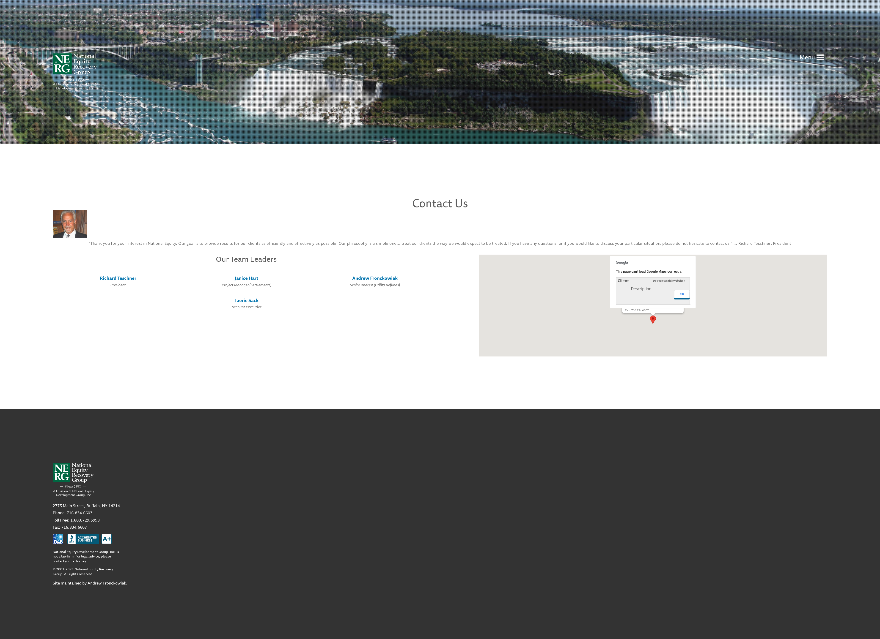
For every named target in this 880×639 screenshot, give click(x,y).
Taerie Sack (246, 300)
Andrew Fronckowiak (375, 278)
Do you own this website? (669, 281)
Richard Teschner (118, 278)
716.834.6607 (74, 527)
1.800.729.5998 (85, 520)
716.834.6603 (79, 512)
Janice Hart (246, 278)
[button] (653, 319)
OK (682, 294)
